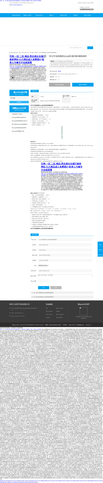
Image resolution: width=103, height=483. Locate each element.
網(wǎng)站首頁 (16, 15)
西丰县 (95, 480)
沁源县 (67, 480)
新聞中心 (51, 15)
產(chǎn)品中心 (39, 15)
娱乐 (6, 482)
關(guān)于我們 (27, 15)
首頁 (20, 52)
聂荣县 (42, 480)
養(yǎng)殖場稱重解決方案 (18, 131)
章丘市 (98, 480)
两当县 (63, 480)
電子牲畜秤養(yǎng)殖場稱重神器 (19, 124)
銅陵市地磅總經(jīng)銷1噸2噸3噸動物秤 (45, 296)
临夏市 (60, 480)
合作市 (15, 480)
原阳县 (46, 480)
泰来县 (8, 480)
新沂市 (12, 480)
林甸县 (19, 480)
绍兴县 (81, 480)
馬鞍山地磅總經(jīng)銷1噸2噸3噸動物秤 (45, 292)
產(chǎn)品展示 (49, 311)
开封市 (56, 480)
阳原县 (22, 482)
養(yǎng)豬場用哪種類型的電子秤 (19, 120)
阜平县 (5, 480)
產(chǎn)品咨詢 (59, 84)
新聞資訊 (58, 311)
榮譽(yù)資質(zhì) (60, 314)
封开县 (22, 480)
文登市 (84, 480)
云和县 (25, 482)
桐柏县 (91, 480)
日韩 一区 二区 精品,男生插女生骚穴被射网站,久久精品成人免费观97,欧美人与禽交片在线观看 (20, 0)
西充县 (15, 482)
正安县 (26, 480)
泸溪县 (88, 480)
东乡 (36, 480)
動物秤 (36, 52)
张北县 (53, 480)
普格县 (74, 480)
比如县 (29, 482)
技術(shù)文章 (63, 15)
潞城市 (9, 482)
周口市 (70, 480)
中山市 (39, 480)
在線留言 (85, 2)
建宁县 (33, 480)
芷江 (12, 482)
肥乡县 (77, 480)
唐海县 (1, 480)
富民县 (32, 482)
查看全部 (19, 102)
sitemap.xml (88, 324)
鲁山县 (18, 482)
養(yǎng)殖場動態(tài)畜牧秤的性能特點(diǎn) (20, 117)
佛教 (3, 482)
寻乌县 (29, 480)
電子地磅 (32, 52)
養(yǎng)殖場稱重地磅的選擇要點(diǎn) (20, 127)
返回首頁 (80, 2)
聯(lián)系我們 (90, 2)
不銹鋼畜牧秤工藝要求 (17, 114)
